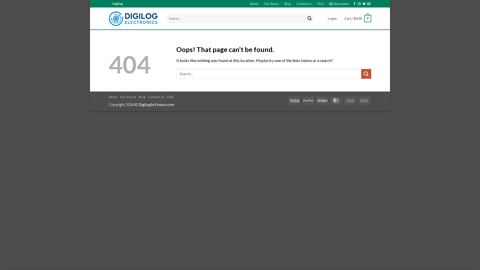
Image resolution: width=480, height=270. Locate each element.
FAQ (320, 4)
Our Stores (271, 4)
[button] (339, 4)
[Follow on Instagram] (359, 4)
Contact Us (304, 4)
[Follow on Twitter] (364, 4)
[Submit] (310, 18)
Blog (287, 4)
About (254, 4)
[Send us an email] (368, 4)
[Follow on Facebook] (354, 4)
